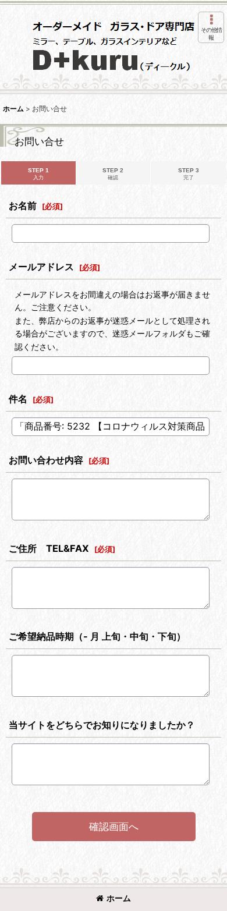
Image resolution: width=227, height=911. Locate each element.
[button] (211, 27)
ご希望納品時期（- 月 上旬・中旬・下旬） (97, 636)
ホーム (119, 898)
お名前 (23, 205)
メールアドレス (41, 266)
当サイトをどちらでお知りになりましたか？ (102, 725)
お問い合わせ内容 (46, 460)
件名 (18, 399)
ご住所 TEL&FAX (49, 548)
